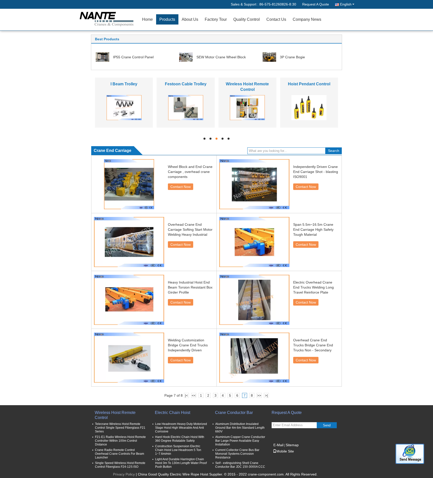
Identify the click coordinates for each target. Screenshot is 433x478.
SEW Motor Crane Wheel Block (221, 57)
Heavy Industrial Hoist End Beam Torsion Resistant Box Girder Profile (190, 287)
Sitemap (292, 445)
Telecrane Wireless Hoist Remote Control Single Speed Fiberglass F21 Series (120, 427)
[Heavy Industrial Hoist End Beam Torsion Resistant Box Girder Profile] (129, 300)
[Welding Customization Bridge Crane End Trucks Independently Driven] (129, 358)
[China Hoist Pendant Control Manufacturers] (309, 107)
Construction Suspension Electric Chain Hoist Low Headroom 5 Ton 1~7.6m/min (178, 449)
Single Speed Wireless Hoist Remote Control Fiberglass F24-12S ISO (120, 464)
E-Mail (278, 445)
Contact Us (276, 19)
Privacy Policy (124, 474)
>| (266, 395)
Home (147, 19)
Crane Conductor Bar (234, 412)
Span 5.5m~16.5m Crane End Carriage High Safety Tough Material (313, 229)
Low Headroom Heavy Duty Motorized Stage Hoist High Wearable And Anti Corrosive (181, 427)
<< (194, 395)
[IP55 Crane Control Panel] (102, 57)
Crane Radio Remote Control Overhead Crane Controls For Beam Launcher (119, 453)
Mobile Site (285, 451)
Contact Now (180, 187)
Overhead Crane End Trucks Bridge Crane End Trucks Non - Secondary (313, 345)
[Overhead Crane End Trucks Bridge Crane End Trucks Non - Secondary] (254, 358)
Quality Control (246, 19)
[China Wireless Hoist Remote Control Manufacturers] (247, 107)
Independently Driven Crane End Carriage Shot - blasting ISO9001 (315, 172)
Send (327, 425)
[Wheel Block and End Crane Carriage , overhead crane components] (129, 184)
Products (167, 19)
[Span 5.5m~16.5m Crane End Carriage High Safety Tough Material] (254, 242)
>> (259, 395)
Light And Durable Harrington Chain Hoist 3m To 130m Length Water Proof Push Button (181, 462)
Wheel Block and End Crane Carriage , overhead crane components (190, 172)
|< (186, 395)
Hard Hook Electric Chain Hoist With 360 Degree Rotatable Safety (179, 438)
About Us (190, 19)
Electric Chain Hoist (172, 412)
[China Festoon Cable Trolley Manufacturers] (185, 107)
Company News (307, 19)
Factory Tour (216, 19)
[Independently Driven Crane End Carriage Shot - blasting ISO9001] (254, 184)
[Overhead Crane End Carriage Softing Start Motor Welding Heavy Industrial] (129, 242)
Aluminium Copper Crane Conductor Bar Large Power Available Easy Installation (240, 440)
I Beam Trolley (124, 84)
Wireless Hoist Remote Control (115, 415)
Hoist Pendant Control (309, 84)
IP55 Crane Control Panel (133, 57)
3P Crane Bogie (292, 57)
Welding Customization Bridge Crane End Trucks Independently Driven (188, 345)
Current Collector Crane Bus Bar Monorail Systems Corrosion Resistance (237, 453)
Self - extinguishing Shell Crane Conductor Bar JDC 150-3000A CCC (240, 464)
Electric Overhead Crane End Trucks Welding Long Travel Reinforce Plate (313, 287)
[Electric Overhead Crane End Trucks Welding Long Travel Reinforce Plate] (254, 300)
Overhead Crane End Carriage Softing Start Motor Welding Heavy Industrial (190, 229)
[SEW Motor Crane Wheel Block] (186, 57)
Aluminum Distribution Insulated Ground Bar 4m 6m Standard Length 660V (240, 427)
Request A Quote (315, 4)
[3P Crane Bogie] (269, 57)
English (346, 4)
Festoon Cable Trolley (185, 84)
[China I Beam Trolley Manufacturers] (124, 107)
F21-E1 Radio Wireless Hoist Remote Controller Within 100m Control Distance (120, 440)
